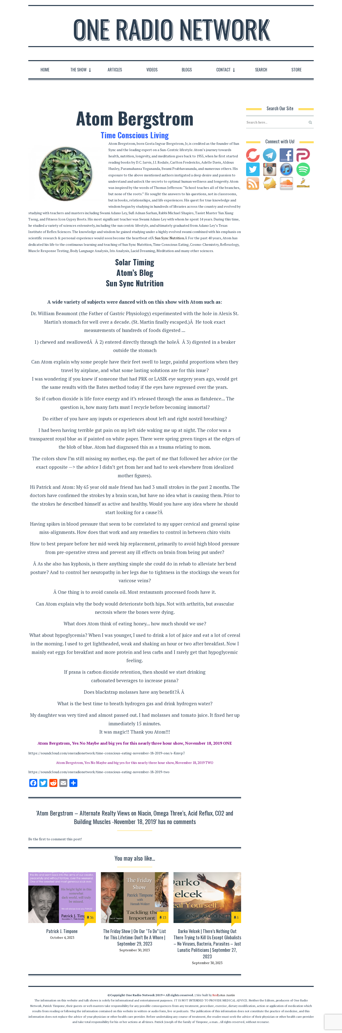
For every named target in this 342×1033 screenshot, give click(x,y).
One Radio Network (171, 28)
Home (45, 70)
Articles (115, 70)
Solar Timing (134, 262)
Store (296, 70)
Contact (223, 70)
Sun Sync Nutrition (134, 283)
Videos (151, 70)
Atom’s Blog (134, 272)
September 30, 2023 (134, 950)
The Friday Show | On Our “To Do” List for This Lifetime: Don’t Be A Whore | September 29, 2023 (134, 937)
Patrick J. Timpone (62, 931)
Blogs (187, 70)
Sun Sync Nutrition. (170, 238)
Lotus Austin (224, 995)
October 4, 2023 (62, 937)
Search (261, 70)
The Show (78, 70)
